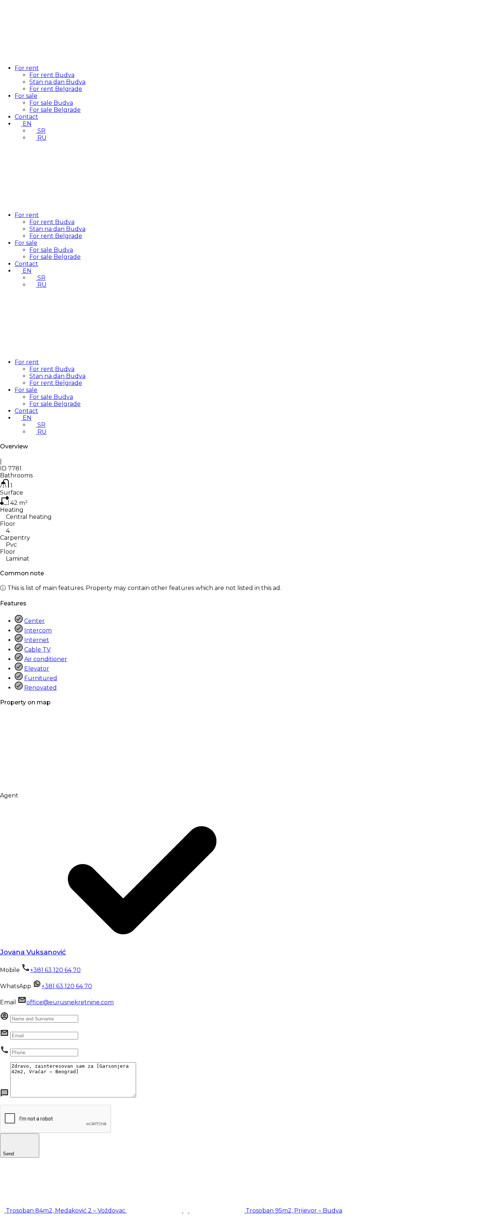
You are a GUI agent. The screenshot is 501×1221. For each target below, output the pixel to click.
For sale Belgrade (55, 109)
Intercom (38, 630)
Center (34, 620)
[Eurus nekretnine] (55, 55)
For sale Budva (51, 102)
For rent (27, 68)
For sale (26, 95)
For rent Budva (51, 75)
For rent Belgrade (55, 88)
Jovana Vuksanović (33, 952)
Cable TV (37, 649)
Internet (36, 640)
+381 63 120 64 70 (55, 970)
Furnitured (40, 678)
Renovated (40, 687)
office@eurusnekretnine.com (70, 1002)
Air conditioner (45, 659)
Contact (26, 116)
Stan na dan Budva (57, 81)
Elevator (36, 668)
